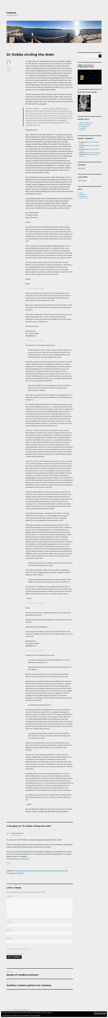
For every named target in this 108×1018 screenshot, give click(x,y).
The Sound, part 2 (84, 126)
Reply (8, 863)
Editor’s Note (64, 87)
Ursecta (11, 12)
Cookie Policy (36, 1015)
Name (8, 922)
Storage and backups (85, 124)
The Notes (82, 130)
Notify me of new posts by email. (15, 953)
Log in (81, 193)
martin (8, 66)
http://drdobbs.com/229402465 (19, 859)
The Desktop (82, 128)
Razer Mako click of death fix (93, 152)
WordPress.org (83, 198)
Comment (10, 896)
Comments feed (83, 196)
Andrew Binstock (17, 833)
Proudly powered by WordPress (21, 1010)
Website (9, 938)
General (8, 70)
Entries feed (82, 194)
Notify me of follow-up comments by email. (18, 949)
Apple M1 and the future (85, 123)
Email (8, 930)
